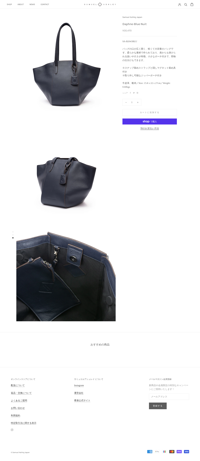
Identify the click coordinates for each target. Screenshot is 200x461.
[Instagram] (12, 430)
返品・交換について (21, 393)
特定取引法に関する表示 (23, 423)
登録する (158, 406)
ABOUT (21, 4)
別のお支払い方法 (149, 128)
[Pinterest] (137, 93)
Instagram (79, 385)
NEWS (32, 4)
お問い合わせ (18, 408)
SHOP (9, 4)
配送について (18, 385)
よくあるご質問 (19, 400)
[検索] (185, 4)
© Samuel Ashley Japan (20, 452)
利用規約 (15, 415)
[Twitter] (134, 93)
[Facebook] (130, 93)
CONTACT (45, 4)
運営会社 (78, 393)
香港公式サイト (82, 400)
